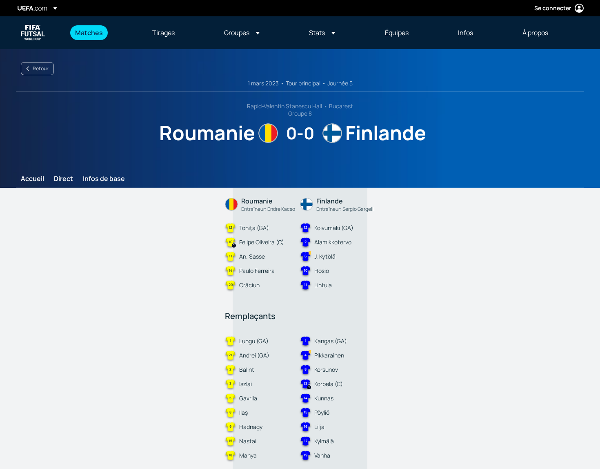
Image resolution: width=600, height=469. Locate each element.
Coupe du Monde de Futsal (33, 32)
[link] (89, 32)
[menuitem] (103, 32)
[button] (242, 32)
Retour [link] (41, 68)
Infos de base (104, 179)
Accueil (32, 179)
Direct (63, 179)
